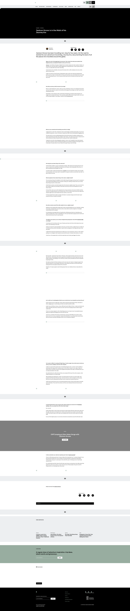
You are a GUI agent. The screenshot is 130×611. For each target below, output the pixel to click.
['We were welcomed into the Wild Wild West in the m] (72, 574)
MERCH (79, 6)
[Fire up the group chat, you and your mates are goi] (87, 574)
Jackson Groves (57, 486)
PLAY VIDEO (65, 439)
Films (80, 532)
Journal (37, 532)
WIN (75, 6)
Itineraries (55, 6)
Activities (61, 6)
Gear (66, 6)
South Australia (72, 454)
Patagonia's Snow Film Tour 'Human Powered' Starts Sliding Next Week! (86, 535)
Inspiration (70, 6)
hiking (50, 303)
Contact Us (67, 597)
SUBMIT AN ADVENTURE (40, 606)
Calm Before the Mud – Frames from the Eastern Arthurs (57, 535)
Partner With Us (67, 593)
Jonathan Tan (51, 49)
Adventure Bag (80, 219)
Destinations (42, 6)
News (37, 6)
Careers (66, 595)
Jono (47, 61)
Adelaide (65, 170)
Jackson (47, 65)
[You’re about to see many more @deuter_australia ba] (58, 574)
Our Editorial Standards (68, 599)
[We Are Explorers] (35, 2)
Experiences (48, 6)
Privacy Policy (67, 601)
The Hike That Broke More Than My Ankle (71, 535)
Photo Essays (53, 532)
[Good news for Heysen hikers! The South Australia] (43, 574)
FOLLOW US (39, 583)
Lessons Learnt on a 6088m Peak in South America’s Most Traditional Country (42, 536)
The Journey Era (69, 96)
